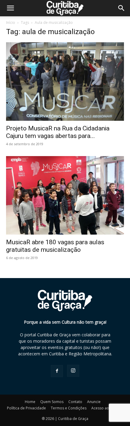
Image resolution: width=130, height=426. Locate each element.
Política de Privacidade (26, 408)
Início (10, 22)
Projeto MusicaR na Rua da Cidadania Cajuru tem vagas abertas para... (57, 132)
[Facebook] (57, 371)
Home (30, 401)
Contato (75, 401)
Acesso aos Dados (107, 408)
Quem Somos (51, 401)
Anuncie (94, 401)
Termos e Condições (68, 408)
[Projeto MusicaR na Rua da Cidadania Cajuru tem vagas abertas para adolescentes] (65, 81)
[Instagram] (73, 371)
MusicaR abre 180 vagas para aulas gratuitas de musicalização (55, 246)
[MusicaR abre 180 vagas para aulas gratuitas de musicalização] (65, 195)
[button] (121, 8)
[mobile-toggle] (10, 8)
